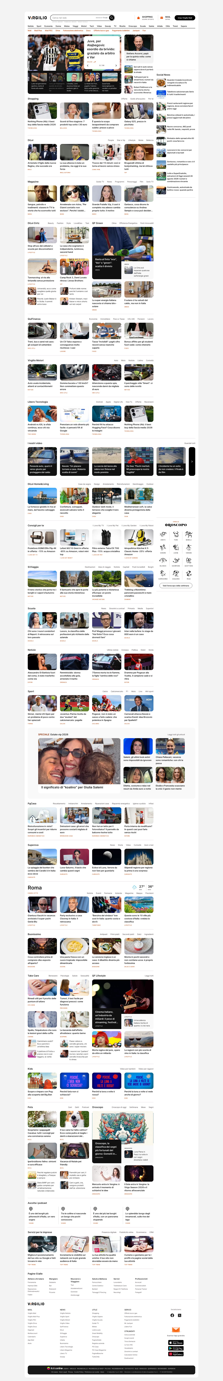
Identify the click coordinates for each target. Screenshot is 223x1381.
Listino (140, 360)
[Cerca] (111, 17)
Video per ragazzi (145, 1069)
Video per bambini (127, 1069)
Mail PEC (49, 30)
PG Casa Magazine (99, 1350)
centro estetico (97, 1286)
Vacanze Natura (98, 599)
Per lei (150, 99)
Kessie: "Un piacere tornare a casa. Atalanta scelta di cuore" (74, 469)
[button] (116, 65)
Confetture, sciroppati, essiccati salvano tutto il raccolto (72, 509)
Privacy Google (83, 22)
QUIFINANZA (152, 1368)
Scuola (143, 26)
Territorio (96, 925)
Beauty (51, 223)
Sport (39, 26)
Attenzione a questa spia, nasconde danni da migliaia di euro (105, 386)
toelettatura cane (120, 1286)
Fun (144, 30)
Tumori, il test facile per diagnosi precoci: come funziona (71, 1001)
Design (97, 484)
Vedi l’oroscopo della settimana (176, 586)
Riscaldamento (59, 803)
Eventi (98, 893)
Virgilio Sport (64, 1317)
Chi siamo (54, 1372)
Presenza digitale (109, 1232)
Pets (30, 1107)
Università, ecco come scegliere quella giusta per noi (46, 291)
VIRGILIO (73, 1368)
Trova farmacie (129, 1341)
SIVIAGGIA (143, 1368)
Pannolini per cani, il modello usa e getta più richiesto (77, 1175)
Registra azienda (98, 1343)
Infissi (151, 803)
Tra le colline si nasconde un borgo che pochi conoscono (73, 1216)
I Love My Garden (129, 525)
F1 (127, 691)
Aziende (118, 893)
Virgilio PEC (32, 1320)
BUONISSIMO (162, 1368)
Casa (29, 513)
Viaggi (75, 26)
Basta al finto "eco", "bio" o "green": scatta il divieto (106, 263)
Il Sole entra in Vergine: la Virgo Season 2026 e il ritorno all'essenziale (136, 1187)
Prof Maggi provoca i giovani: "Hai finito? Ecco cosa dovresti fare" (106, 634)
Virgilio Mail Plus (34, 1317)
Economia (48, 26)
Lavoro (150, 319)
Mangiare (53, 1279)
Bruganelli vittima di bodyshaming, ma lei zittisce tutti (138, 166)
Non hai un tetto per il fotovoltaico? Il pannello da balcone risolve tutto (105, 829)
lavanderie (118, 1282)
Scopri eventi (129, 1338)
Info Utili (131, 319)
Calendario (32, 1337)
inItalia (160, 26)
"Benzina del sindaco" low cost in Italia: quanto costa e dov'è (106, 918)
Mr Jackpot (128, 1323)
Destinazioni (90, 567)
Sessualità (85, 976)
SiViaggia (33, 567)
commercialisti (140, 1286)
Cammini (127, 599)
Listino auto (96, 1330)
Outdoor (149, 484)
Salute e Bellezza (99, 1279)
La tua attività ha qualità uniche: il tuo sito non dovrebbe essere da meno (105, 1258)
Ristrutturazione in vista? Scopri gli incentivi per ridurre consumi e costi (42, 829)
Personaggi (132, 182)
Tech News (32, 434)
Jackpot (136, 30)
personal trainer (141, 1289)
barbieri (95, 1289)
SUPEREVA (171, 1368)
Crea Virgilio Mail (185, 18)
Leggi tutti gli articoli (176, 734)
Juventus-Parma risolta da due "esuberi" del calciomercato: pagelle (73, 717)
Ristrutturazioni (123, 484)
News (109, 182)
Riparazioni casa (102, 803)
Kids (30, 1068)
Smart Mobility (97, 1333)
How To (129, 402)
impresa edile (32, 1286)
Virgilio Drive (32, 1323)
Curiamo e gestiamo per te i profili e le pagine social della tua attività (138, 1258)
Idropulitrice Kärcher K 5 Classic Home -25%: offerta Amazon (138, 551)
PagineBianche (97, 1353)
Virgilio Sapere (97, 1317)
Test (87, 223)
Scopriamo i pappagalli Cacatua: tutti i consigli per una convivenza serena (41, 1133)
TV (115, 26)
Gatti (77, 1107)
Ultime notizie (112, 650)
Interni (127, 836)
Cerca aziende (129, 1335)
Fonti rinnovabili (146, 223)
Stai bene (31, 1005)
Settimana (133, 1107)
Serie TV (149, 182)
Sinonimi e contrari (117, 608)
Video (99, 26)
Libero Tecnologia (38, 401)
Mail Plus (38, 30)
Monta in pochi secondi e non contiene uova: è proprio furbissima (138, 960)
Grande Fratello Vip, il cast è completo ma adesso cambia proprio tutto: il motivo (106, 207)
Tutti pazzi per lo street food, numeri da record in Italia (143, 79)
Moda (140, 140)
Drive (58, 30)
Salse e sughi (129, 966)
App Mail (31, 1340)
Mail (29, 30)
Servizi (117, 1279)
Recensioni (148, 402)
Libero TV (63, 1353)
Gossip (108, 26)
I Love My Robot (146, 525)
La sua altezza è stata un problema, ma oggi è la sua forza (73, 166)
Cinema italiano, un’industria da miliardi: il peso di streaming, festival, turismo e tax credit (106, 1017)
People (111, 140)
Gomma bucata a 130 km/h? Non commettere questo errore (74, 386)
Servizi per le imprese (40, 1232)
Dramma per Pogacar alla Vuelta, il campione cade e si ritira (138, 675)
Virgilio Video (64, 1323)
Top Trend (32, 1264)
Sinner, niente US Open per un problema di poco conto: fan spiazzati (41, 717)
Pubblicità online (126, 1232)
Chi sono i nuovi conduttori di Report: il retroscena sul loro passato (41, 634)
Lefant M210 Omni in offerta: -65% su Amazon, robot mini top (74, 551)
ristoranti (52, 1289)
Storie (151, 650)
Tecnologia (32, 128)
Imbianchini (73, 803)
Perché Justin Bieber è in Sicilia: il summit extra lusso (46, 301)
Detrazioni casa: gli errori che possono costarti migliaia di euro (74, 829)
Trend (175, 26)
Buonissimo (34, 934)
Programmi (119, 182)
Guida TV (100, 182)
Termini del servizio (70, 22)
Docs (88, 30)
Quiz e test (148, 845)
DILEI (136, 1368)
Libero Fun (128, 1327)
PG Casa (95, 1347)
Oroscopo (133, 26)
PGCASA (108, 1368)
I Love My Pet (112, 525)
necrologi (117, 1292)
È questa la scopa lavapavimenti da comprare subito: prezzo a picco (105, 124)
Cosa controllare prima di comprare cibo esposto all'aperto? (40, 960)
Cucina (62, 966)
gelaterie (52, 1282)
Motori (84, 26)
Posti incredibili (138, 567)
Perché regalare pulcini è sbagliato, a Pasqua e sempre (47, 1175)
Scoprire (63, 1036)
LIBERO (66, 1368)
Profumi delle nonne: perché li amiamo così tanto (78, 291)
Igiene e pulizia (139, 803)
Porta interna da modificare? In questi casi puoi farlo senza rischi (138, 829)
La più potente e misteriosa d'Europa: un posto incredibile (105, 592)
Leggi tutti (149, 976)
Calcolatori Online (130, 1355)
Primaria (131, 608)
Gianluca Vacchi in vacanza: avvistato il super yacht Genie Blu (41, 918)
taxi (72, 1285)
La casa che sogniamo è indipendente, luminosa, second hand (72, 249)
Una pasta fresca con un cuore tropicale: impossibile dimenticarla (73, 960)
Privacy (70, 1372)
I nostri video (35, 443)
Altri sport (149, 691)
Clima (114, 223)
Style (68, 223)
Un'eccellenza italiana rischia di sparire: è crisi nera (142, 1023)
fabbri (30, 1295)
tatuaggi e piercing (99, 1292)
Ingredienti (148, 934)
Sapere (184, 26)
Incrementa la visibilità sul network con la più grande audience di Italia (73, 1258)
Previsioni (149, 893)
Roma (35, 888)
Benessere (53, 976)
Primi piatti (114, 934)
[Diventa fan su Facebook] (172, 1315)
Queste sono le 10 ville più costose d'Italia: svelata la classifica (137, 918)
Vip (125, 172)
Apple (108, 402)
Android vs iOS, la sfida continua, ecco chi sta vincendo (39, 427)
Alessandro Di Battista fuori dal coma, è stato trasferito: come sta (41, 675)
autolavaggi (75, 1295)
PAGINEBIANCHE (118, 1368)
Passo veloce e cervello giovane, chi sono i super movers (78, 1044)
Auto (116, 360)
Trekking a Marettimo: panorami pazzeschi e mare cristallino (137, 592)
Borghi (150, 567)
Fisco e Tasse (119, 319)
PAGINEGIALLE (82, 1368)
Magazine (33, 181)
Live (140, 691)
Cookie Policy (78, 1372)
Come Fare (96, 169)
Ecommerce (141, 1232)
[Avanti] (192, 461)
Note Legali (63, 1372)
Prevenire (63, 1008)
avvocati (138, 1282)
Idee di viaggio (104, 567)
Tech (92, 26)
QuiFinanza (34, 319)
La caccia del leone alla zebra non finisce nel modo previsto (105, 469)
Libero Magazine (66, 1350)
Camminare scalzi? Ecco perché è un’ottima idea (45, 1044)
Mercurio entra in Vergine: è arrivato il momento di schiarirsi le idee (106, 1187)
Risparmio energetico (121, 803)
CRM (151, 1232)
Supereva (33, 845)
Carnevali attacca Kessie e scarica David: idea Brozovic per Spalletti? (138, 717)
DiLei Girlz (33, 223)
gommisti (74, 1292)
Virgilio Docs (32, 1327)
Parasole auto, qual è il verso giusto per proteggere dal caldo (41, 469)
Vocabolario (128, 1348)
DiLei (30, 140)
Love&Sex (78, 223)
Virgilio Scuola (97, 1320)
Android (99, 402)
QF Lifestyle (99, 975)
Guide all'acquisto (137, 99)
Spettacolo (91, 57)
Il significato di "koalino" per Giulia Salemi (72, 787)
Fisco (94, 351)
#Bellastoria (65, 172)
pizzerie (52, 1292)
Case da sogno (84, 484)
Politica (135, 650)
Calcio (105, 691)
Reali (30, 169)
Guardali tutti (189, 443)
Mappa (139, 893)
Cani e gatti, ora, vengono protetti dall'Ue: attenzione (77, 1185)
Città (168, 26)
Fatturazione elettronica (73, 30)
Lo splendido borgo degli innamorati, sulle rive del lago (137, 1216)
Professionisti (141, 1279)
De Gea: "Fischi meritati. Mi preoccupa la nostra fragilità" (138, 469)
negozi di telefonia (121, 1289)
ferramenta (32, 1282)
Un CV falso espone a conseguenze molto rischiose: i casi (70, 344)
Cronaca (125, 650)
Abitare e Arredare (36, 1279)
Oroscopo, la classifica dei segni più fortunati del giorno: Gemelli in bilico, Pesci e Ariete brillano (106, 1149)
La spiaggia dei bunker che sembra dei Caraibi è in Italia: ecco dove (42, 870)
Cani (70, 1107)
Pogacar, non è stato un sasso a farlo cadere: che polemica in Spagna (104, 717)
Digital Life (118, 402)
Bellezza (63, 128)
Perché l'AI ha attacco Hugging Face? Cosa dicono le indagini (106, 427)
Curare (30, 1036)
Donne (58, 26)
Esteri (143, 650)
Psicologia (65, 976)
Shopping (95, 1313)
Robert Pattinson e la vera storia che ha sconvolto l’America (143, 90)
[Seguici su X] (179, 1315)
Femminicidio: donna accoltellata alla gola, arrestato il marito (70, 675)
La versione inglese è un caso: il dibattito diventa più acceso (106, 960)
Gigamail (31, 1330)
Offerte (124, 99)
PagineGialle (96, 1340)
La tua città (128, 1345)
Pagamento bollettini (120, 30)
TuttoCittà (95, 1357)
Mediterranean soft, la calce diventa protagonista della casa (138, 509)
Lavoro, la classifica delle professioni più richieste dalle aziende (74, 634)
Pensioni (141, 319)
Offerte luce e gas (101, 30)
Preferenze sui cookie (92, 1372)
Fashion (60, 223)
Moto (123, 360)
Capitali (126, 567)
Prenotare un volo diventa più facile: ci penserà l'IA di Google (74, 427)
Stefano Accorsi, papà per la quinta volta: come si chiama (138, 56)
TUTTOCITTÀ (129, 1368)
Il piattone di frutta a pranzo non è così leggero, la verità (45, 1054)
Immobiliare (105, 319)
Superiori (149, 608)
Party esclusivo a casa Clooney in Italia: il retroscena (71, 918)
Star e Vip (121, 140)
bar (50, 1286)
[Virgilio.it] (37, 17)
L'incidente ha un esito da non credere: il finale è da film (171, 469)
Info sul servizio (57, 22)
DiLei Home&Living (38, 484)
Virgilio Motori (36, 360)
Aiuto (29, 1343)
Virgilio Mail (32, 1313)
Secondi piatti (128, 934)
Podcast (85, 1107)
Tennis (30, 723)
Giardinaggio (138, 484)
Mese (143, 1107)
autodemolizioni (76, 1288)
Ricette (122, 26)
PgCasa (32, 803)
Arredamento (108, 484)
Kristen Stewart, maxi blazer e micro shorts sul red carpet (78, 301)
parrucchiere (96, 1282)
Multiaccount (32, 1333)
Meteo (67, 26)
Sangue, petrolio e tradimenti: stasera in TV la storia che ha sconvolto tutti (42, 207)
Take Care (33, 975)
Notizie (31, 26)
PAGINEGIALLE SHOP (96, 1368)
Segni (151, 1107)
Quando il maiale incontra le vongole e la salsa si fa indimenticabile (179, 82)
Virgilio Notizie (65, 1313)
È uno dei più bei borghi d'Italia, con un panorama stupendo (105, 1216)
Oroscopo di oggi (119, 1107)
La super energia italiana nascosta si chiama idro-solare (104, 303)
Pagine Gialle (35, 1273)
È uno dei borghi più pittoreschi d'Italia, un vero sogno (42, 1216)
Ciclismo (95, 723)
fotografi (138, 1292)
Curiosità (149, 360)
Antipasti (103, 934)
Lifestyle (131, 140)
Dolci (139, 934)
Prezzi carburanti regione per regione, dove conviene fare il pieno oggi (180, 106)
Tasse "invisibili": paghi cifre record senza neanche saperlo (106, 344)
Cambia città (33, 893)
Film (141, 182)
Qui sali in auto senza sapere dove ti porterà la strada (143, 69)
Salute (151, 26)
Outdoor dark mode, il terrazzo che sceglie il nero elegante (105, 509)
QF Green (97, 223)
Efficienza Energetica (128, 223)
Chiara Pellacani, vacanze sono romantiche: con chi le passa (169, 760)
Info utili (31, 348)
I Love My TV (98, 525)
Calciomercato (117, 691)
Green (97, 270)
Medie (140, 608)
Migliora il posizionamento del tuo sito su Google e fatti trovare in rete (42, 1258)
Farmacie (108, 893)
